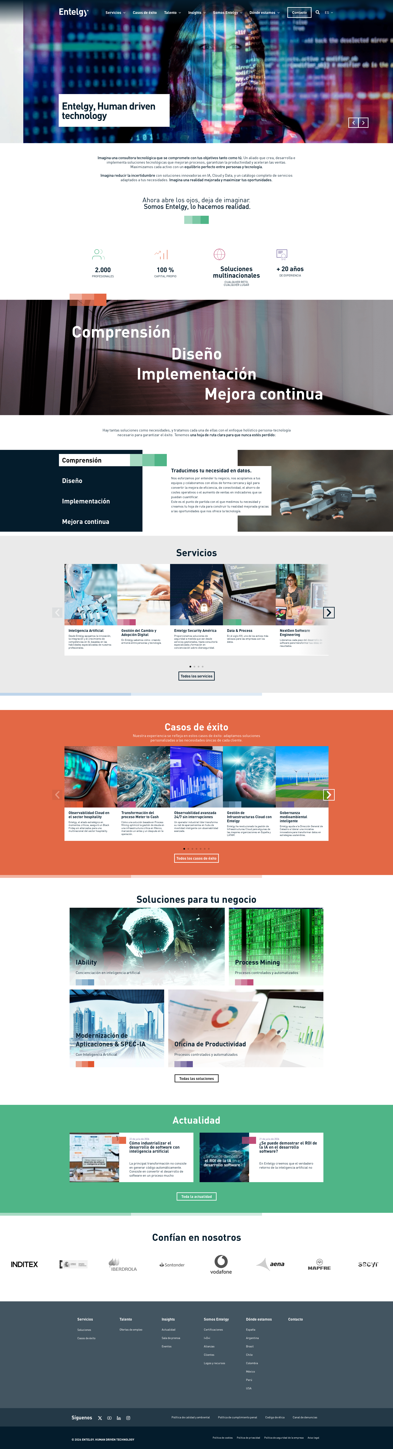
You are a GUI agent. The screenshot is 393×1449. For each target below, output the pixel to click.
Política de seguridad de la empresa (284, 1437)
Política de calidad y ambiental (191, 1417)
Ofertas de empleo (131, 1329)
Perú (249, 1380)
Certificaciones (213, 1329)
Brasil (250, 1346)
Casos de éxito (86, 1338)
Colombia (252, 1363)
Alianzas (209, 1346)
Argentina (252, 1338)
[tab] (100, 460)
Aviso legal (313, 1437)
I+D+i (207, 1338)
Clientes (209, 1355)
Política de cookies (223, 1437)
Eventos (167, 1346)
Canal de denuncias (305, 1417)
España (250, 1329)
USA (249, 1388)
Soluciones (84, 1329)
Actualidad (168, 1329)
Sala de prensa (171, 1338)
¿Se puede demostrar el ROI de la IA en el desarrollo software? (288, 1147)
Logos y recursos (214, 1363)
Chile (249, 1355)
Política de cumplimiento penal (237, 1417)
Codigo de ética (275, 1417)
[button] (123, 12)
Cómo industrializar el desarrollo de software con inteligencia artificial (154, 1147)
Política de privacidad (248, 1437)
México (250, 1371)
